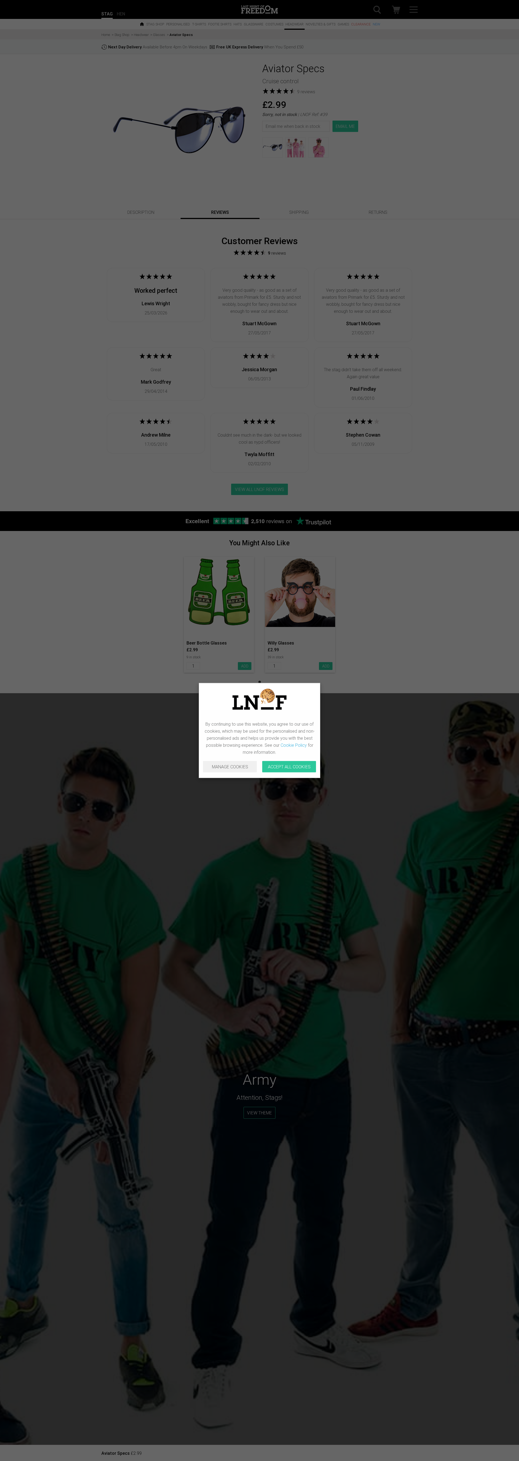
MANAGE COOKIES (230, 766)
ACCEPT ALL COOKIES (289, 766)
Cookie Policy (294, 745)
